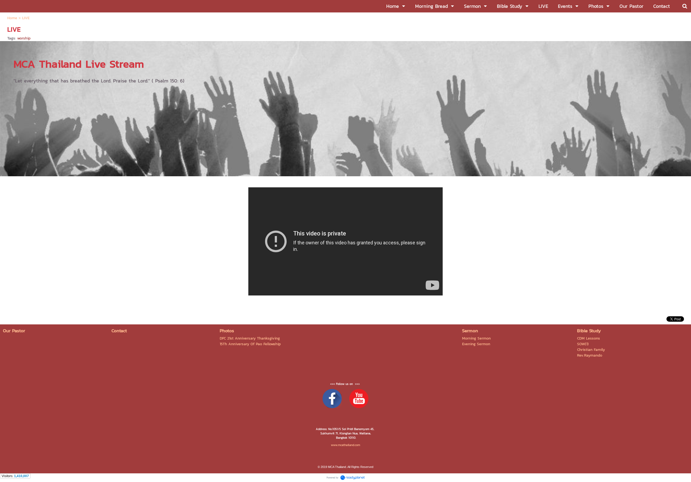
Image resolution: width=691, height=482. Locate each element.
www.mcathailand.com (345, 445)
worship (24, 38)
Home (12, 18)
